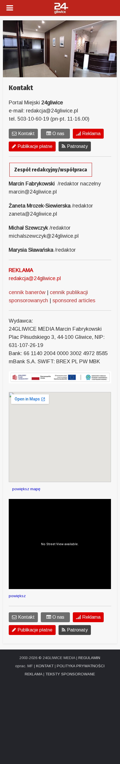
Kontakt (26, 133)
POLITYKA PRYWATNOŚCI (81, 666)
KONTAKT (45, 666)
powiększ (17, 596)
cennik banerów (27, 292)
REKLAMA (33, 674)
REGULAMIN (89, 658)
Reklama (91, 133)
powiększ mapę (24, 489)
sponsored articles (73, 300)
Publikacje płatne (34, 146)
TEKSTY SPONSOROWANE (70, 674)
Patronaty (77, 146)
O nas (58, 133)
